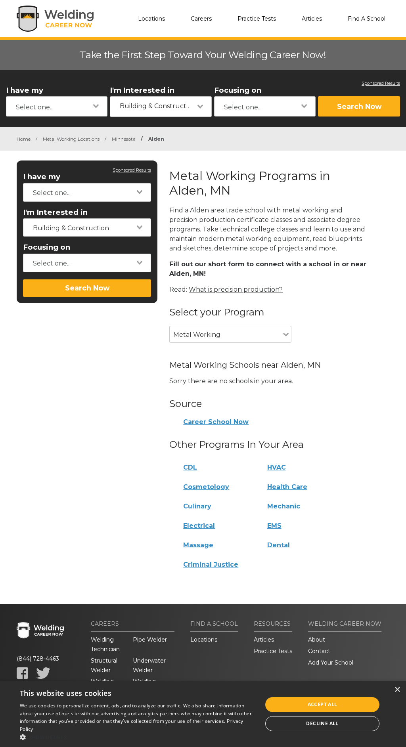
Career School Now (216, 422)
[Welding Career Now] (56, 19)
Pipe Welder (150, 639)
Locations (151, 18)
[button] (137, 737)
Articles (312, 18)
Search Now (359, 106)
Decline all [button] (322, 723)
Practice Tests (256, 18)
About (316, 639)
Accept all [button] (322, 704)
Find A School (366, 18)
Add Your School (330, 662)
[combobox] (56, 106)
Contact (319, 651)
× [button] (397, 690)
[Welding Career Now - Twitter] (43, 673)
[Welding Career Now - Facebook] (22, 673)
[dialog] (203, 714)
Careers (201, 18)
